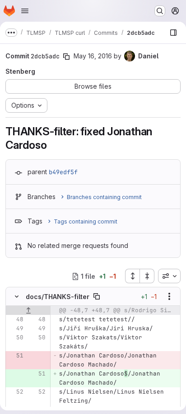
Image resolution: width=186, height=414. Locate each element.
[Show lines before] (28, 310)
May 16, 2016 (93, 56)
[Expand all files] (132, 276)
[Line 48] (15, 319)
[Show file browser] (173, 32)
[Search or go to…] (159, 10)
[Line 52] (15, 391)
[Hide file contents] (16, 296)
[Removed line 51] (15, 355)
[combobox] (169, 276)
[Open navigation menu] (25, 11)
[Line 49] (15, 328)
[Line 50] (15, 337)
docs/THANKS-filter (57, 296)
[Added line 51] (38, 373)
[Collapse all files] (147, 276)
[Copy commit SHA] (66, 56)
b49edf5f (63, 172)
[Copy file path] (96, 296)
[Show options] (169, 296)
